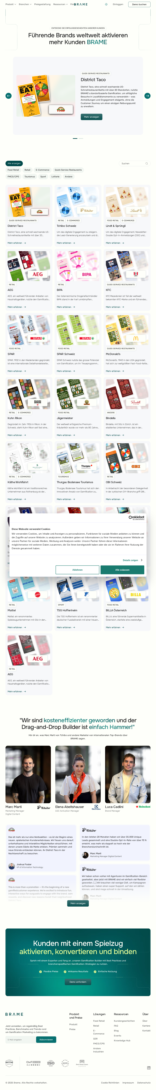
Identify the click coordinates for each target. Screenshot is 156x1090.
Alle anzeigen (14, 163)
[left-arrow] (8, 96)
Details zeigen (130, 560)
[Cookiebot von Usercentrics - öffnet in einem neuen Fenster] (131, 518)
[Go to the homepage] (14, 1014)
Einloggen (118, 4)
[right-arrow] (147, 96)
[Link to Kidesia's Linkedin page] (149, 1068)
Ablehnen (77, 570)
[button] (10, 4)
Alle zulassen (122, 570)
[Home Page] (80, 4)
